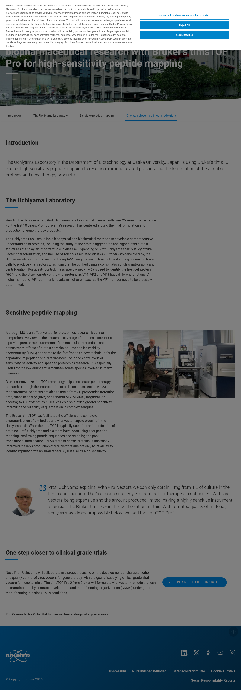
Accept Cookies (184, 34)
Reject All (184, 25)
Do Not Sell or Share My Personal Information (184, 15)
